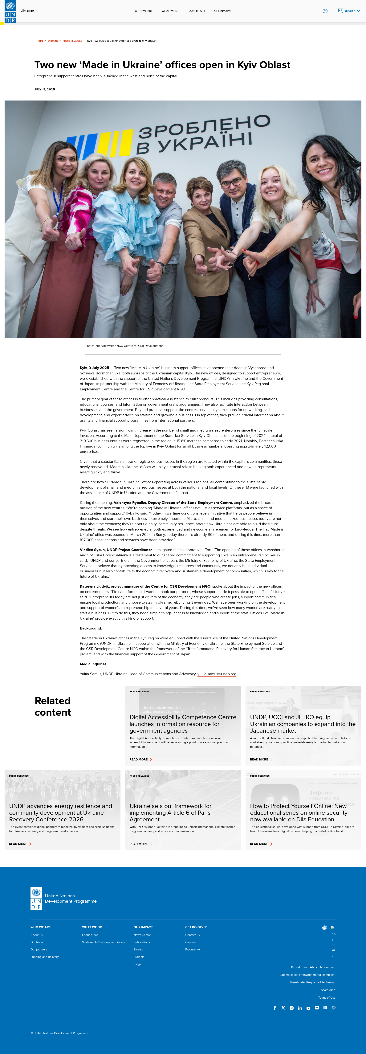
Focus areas (90, 935)
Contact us (192, 935)
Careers (190, 942)
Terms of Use (327, 997)
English (350, 10)
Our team (36, 942)
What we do (171, 11)
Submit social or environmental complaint (308, 975)
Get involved (224, 11)
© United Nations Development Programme (59, 1033)
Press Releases (72, 41)
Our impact (197, 11)
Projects (139, 957)
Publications (142, 942)
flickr (317, 1008)
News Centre (142, 935)
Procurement (193, 949)
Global (325, 11)
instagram (292, 1008)
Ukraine (27, 10)
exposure (334, 1008)
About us (36, 935)
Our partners (38, 949)
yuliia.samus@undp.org (216, 674)
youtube (308, 1008)
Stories (138, 949)
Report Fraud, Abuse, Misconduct (313, 967)
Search (333, 11)
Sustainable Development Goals (103, 942)
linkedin (300, 1008)
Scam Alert (328, 990)
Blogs (137, 964)
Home (40, 41)
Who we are (144, 11)
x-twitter (283, 1008)
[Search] (333, 942)
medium (325, 1008)
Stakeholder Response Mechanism (313, 982)
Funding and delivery (44, 957)
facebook (275, 1008)
